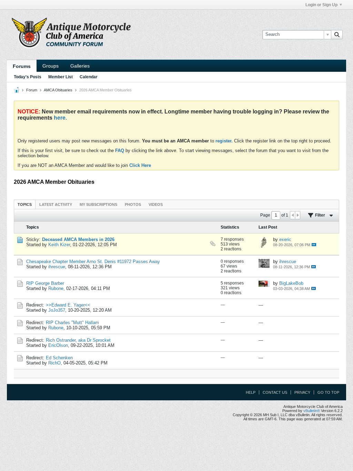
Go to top (328, 392)
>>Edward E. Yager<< (68, 305)
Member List (60, 76)
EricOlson (58, 345)
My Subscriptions (98, 204)
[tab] (25, 204)
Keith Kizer (59, 244)
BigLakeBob (291, 283)
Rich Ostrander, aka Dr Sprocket (78, 340)
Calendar (89, 76)
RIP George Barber (45, 283)
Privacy (302, 392)
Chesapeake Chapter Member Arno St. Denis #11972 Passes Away (93, 261)
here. (60, 118)
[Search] (337, 34)
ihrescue (56, 266)
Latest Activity (55, 204)
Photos (133, 204)
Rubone (55, 288)
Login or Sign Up (321, 4)
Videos (156, 204)
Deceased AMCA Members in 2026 (78, 239)
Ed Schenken (59, 357)
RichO (54, 362)
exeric (285, 239)
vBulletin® (311, 411)
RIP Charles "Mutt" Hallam (72, 322)
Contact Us (275, 392)
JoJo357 (56, 310)
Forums (22, 66)
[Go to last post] (314, 244)
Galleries (80, 66)
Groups (50, 66)
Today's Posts (27, 76)
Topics (25, 204)
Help (250, 392)
